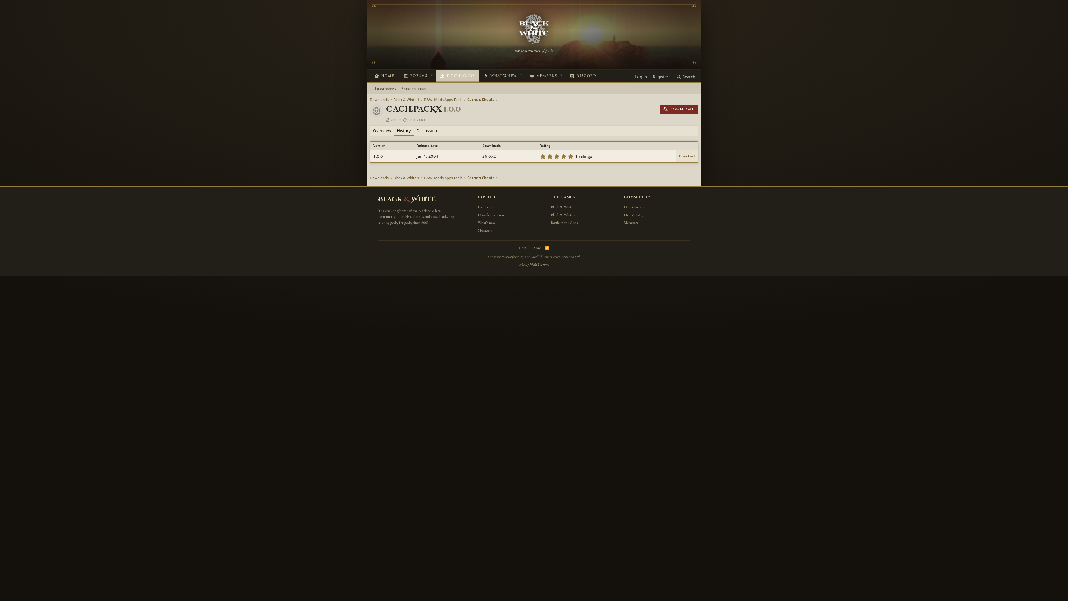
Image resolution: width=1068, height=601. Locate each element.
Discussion (426, 130)
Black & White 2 (563, 214)
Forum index (487, 207)
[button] (432, 75)
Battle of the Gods (564, 222)
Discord (586, 75)
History (404, 130)
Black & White (562, 207)
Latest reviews (385, 88)
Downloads (461, 75)
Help (523, 247)
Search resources (414, 88)
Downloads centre (491, 214)
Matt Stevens (539, 264)
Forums (418, 75)
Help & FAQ (634, 214)
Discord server (634, 207)
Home (387, 75)
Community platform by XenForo (534, 257)
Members (546, 75)
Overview (382, 130)
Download (687, 156)
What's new (503, 75)
